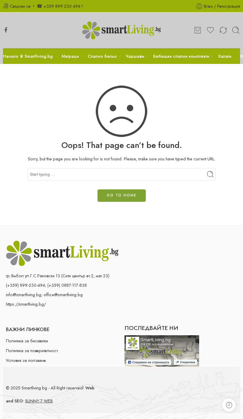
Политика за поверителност (32, 350)
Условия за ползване (26, 360)
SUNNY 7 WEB (39, 401)
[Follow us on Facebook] (6, 30)
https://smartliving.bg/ (26, 304)
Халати (224, 56)
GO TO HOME (122, 195)
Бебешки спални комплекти (181, 56)
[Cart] (198, 30)
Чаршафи (135, 56)
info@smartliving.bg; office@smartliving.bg (44, 294)
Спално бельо (102, 56)
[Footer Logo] (62, 252)
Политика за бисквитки (27, 341)
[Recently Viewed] (229, 405)
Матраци (70, 56)
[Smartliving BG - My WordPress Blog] (121, 30)
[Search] (236, 30)
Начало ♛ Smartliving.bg (28, 56)
